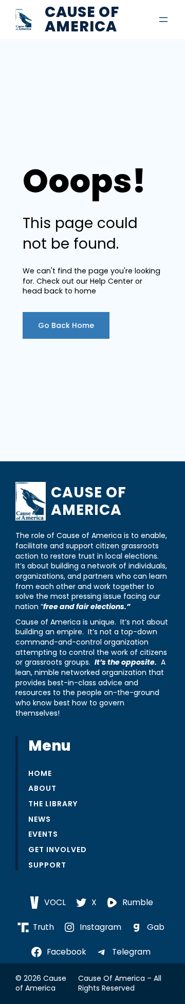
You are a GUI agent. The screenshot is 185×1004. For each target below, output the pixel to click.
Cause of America (82, 19)
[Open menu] (163, 19)
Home (40, 773)
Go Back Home (66, 325)
